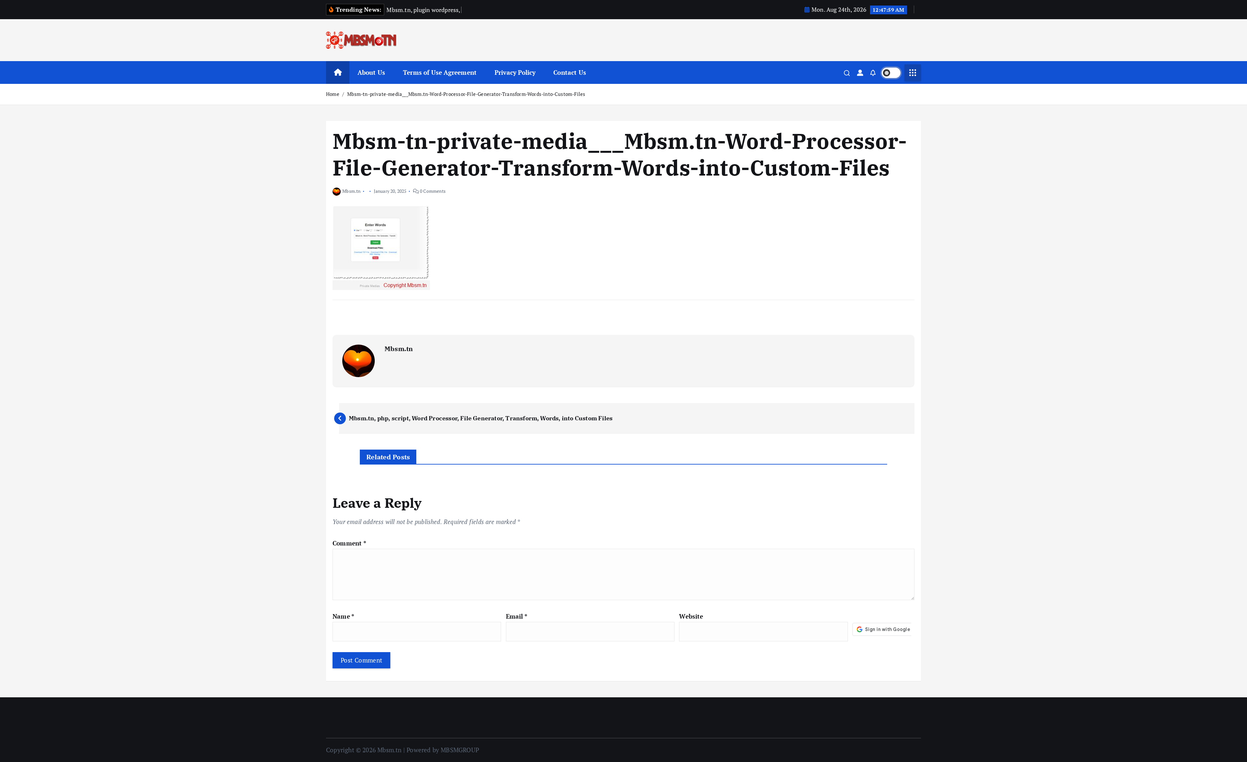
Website (691, 616)
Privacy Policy (515, 72)
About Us (371, 72)
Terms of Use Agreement (440, 72)
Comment (349, 543)
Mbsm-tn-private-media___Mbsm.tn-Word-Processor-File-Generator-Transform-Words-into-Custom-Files (466, 94)
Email (516, 616)
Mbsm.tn (351, 191)
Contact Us (569, 72)
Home (332, 94)
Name (343, 616)
